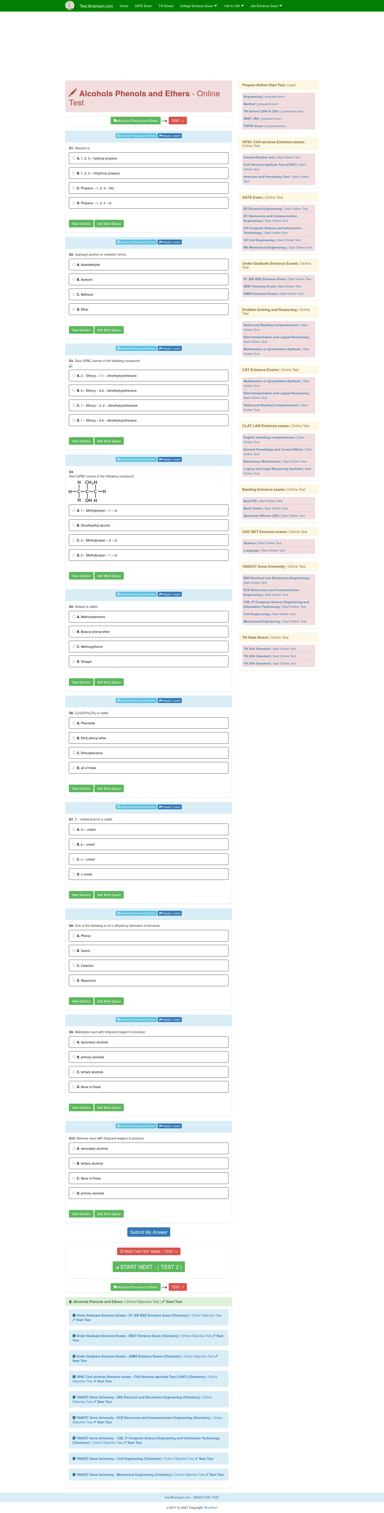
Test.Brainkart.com (96, 6)
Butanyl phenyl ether (93, 631)
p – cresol (86, 844)
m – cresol (86, 829)
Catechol (85, 965)
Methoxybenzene (91, 616)
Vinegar (84, 661)
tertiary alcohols (90, 1072)
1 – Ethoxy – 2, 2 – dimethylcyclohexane (107, 405)
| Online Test (274, 143)
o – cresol (86, 859)
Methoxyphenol (89, 646)
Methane (85, 294)
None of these (89, 1087)
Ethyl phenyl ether (91, 738)
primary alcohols (90, 1057)
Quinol (83, 950)
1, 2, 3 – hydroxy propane (97, 158)
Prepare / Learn (171, 135)
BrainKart (211, 1507)
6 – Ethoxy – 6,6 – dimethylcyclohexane (107, 390)
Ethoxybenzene (90, 753)
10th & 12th (232, 6)
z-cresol (84, 874)
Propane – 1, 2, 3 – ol (94, 203)
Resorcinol (86, 980)
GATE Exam (143, 6)
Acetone (84, 279)
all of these (86, 768)
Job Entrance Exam (265, 6)
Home (124, 6)
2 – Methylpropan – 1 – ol (97, 555)
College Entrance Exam (197, 6)
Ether (82, 309)
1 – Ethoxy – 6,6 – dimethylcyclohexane (107, 420)
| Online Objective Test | (127, 1301)
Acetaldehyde (88, 264)
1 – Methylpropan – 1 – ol (97, 510)
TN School (166, 6)
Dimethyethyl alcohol (93, 525)
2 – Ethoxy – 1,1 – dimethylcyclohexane (107, 375)
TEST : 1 (178, 120)
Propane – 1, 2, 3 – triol (95, 188)
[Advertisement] (192, 47)
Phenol (84, 935)
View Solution (81, 223)
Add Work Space (109, 223)
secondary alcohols (92, 1042)
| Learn (269, 84)
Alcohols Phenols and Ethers (137, 120)
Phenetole (86, 723)
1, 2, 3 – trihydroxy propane (98, 173)
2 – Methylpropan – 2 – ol (97, 540)
